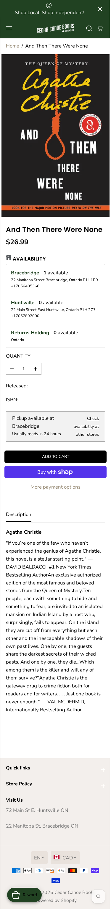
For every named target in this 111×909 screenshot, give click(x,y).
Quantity (18, 356)
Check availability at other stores (86, 426)
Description (18, 514)
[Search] (89, 28)
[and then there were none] (55, 135)
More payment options (55, 487)
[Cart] (99, 28)
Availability (29, 258)
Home (12, 45)
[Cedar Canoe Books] (55, 28)
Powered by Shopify (56, 900)
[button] (9, 28)
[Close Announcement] (100, 9)
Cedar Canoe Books (75, 892)
